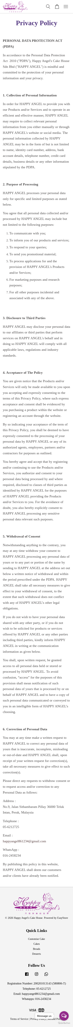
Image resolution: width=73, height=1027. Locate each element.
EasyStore (62, 917)
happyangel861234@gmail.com (24, 841)
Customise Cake (36, 939)
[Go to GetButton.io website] (64, 1023)
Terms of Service (19, 1019)
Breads (36, 949)
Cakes (37, 943)
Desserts (36, 953)
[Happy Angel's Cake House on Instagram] (36, 975)
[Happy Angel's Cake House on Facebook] (26, 975)
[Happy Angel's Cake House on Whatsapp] (46, 975)
